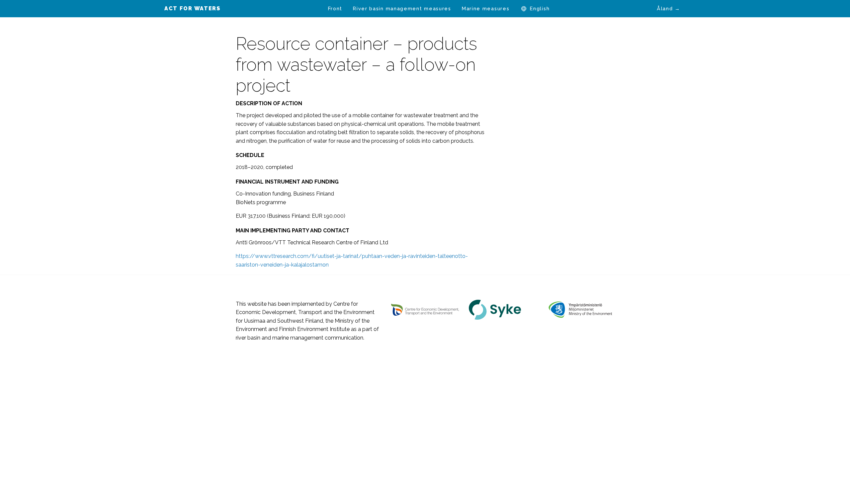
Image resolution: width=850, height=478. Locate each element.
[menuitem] (335, 8)
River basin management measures (402, 8)
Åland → (668, 8)
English (540, 8)
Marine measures (486, 8)
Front (335, 8)
